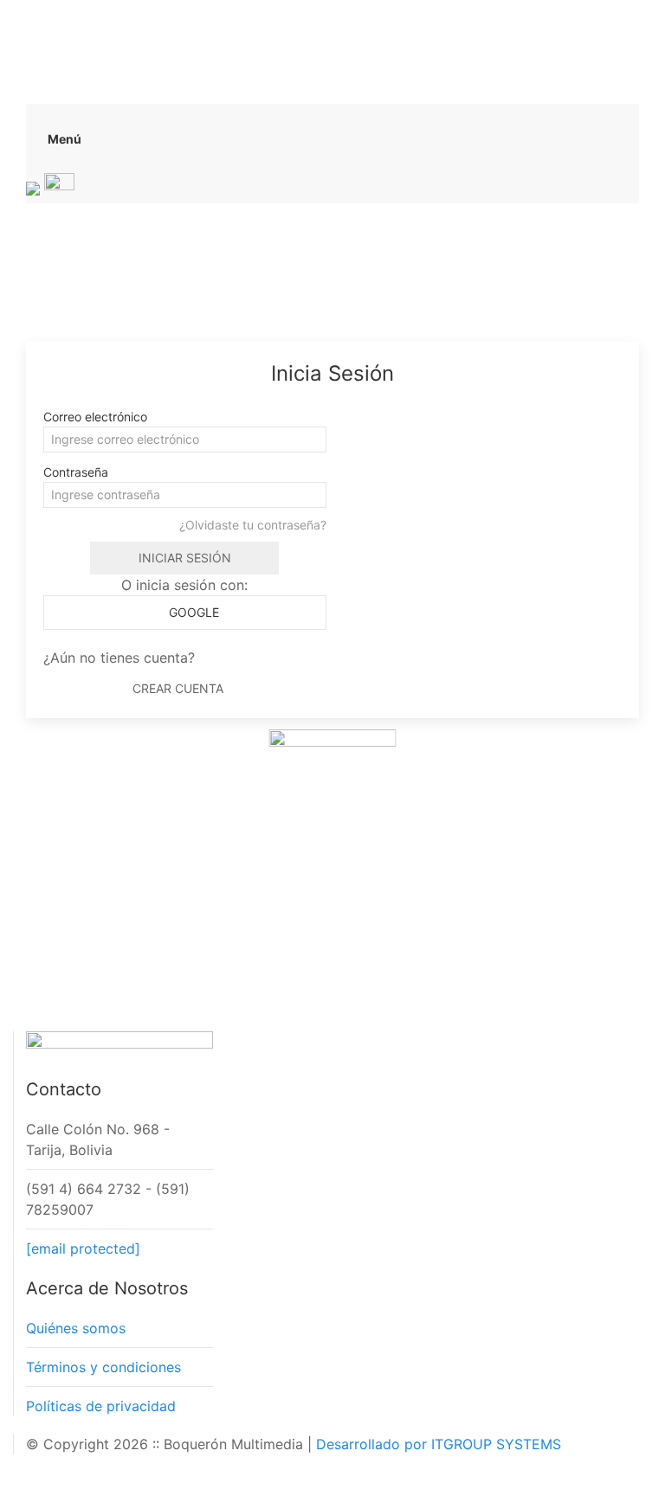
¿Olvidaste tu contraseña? (252, 524)
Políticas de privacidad (101, 1406)
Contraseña (75, 472)
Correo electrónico (95, 416)
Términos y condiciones (103, 1367)
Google (192, 612)
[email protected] (83, 1248)
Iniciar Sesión (185, 557)
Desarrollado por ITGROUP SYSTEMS (438, 1444)
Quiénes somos (76, 1328)
